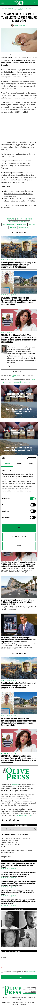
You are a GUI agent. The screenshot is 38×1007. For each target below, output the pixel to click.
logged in (14, 376)
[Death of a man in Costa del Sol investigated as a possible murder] (19, 410)
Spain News (23, 205)
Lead (21, 8)
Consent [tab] (7, 464)
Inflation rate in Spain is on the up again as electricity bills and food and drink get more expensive (20, 193)
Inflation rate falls (9, 224)
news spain (32, 224)
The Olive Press (23, 227)
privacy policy (31, 972)
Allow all (19, 528)
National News (30, 8)
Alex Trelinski (21, 25)
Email (4, 957)
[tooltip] (9, 366)
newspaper (13, 227)
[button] (35, 829)
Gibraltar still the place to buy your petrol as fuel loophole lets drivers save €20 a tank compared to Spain (17, 602)
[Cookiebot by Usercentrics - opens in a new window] (27, 458)
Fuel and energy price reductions (19, 222)
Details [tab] (19, 464)
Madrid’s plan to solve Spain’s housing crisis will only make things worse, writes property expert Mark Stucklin (18, 264)
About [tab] (31, 464)
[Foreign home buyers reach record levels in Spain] (19, 393)
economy (19, 219)
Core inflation (10, 219)
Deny (19, 546)
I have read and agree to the (20, 972)
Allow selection (19, 537)
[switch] (33, 504)
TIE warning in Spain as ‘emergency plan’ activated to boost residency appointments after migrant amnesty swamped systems (18, 639)
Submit (19, 977)
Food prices (28, 219)
